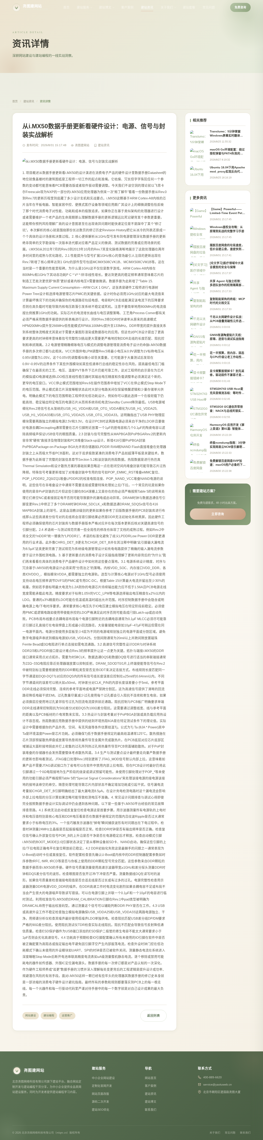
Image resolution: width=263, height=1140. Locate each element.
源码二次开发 (100, 1101)
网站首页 (150, 1078)
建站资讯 (147, 7)
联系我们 (150, 1109)
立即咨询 (217, 514)
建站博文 (105, 7)
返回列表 (153, 1015)
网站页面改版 (100, 1093)
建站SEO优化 (100, 1109)
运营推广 (67, 1015)
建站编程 (49, 1015)
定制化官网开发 (102, 1085)
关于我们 (167, 7)
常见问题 (209, 7)
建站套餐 (189, 7)
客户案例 (127, 7)
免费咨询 (240, 7)
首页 (66, 7)
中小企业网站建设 (103, 1078)
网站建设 (30, 1015)
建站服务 (83, 7)
